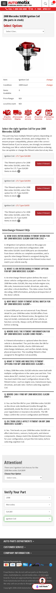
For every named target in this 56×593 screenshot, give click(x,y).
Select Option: (13, 25)
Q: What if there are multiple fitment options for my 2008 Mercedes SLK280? (23, 362)
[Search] (45, 3)
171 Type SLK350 (23, 180)
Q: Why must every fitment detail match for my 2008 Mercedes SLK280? (27, 302)
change (49, 79)
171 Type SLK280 (23, 156)
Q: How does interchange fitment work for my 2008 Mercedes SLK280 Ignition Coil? (27, 237)
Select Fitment (43, 163)
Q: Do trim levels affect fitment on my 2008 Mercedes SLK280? (27, 422)
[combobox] (28, 497)
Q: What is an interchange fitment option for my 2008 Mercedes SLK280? (26, 270)
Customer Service (14, 547)
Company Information (17, 553)
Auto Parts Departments (18, 541)
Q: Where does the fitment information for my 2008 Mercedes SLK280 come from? (27, 332)
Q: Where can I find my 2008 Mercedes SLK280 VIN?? (26, 395)
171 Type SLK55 (22, 205)
